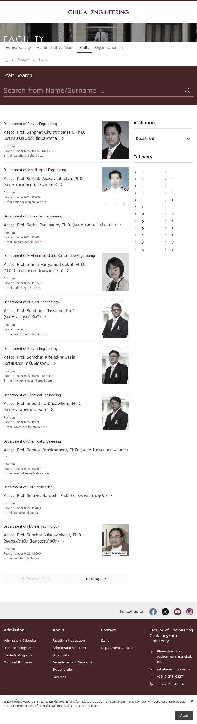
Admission (14, 630)
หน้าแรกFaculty (18, 47)
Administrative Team (55, 47)
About (58, 630)
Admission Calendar (20, 640)
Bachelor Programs (18, 647)
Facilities (59, 677)
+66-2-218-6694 (170, 684)
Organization (62, 655)
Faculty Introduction (68, 640)
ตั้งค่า (94, 706)
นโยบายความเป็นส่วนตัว (169, 701)
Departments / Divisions (72, 662)
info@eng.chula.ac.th (173, 669)
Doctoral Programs (18, 662)
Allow (184, 715)
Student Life (62, 669)
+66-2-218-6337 (170, 676)
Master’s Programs (18, 655)
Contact (108, 630)
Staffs (84, 47)
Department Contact (117, 647)
